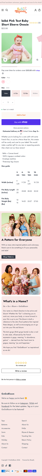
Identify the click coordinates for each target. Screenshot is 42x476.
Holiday (4, 440)
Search (24, 420)
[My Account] (35, 10)
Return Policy (26, 440)
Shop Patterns (8, 257)
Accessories (6, 428)
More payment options (21, 128)
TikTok (31, 403)
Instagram (24, 403)
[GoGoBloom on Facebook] (10, 465)
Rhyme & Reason (28, 432)
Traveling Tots (26, 436)
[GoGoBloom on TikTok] (6, 465)
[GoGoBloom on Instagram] (3, 465)
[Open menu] (2, 10)
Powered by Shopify (28, 460)
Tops (3, 420)
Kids (3, 436)
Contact (4, 447)
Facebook (5, 406)
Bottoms (4, 424)
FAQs (24, 428)
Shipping (25, 444)
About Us (5, 444)
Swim (3, 432)
